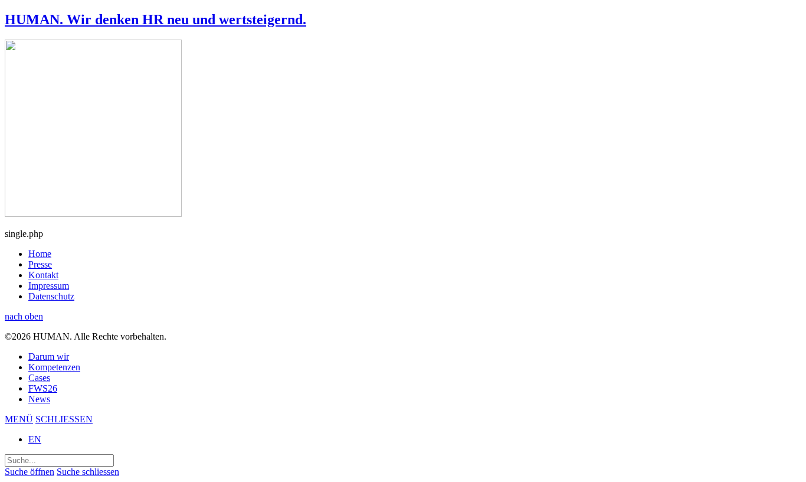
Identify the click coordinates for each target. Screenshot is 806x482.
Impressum (48, 286)
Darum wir (48, 356)
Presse (40, 264)
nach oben (24, 316)
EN (34, 439)
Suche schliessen (88, 472)
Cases (39, 378)
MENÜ (19, 419)
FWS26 (42, 388)
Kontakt (43, 275)
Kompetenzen (54, 367)
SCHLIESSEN (64, 419)
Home (39, 254)
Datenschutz (51, 296)
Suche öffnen (29, 472)
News (39, 399)
